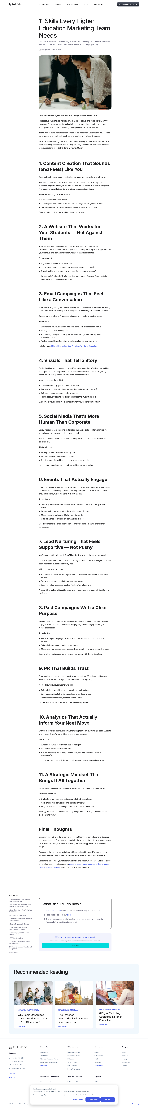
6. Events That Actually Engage (19, 924)
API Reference (99, 1082)
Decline (107, 1099)
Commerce (44, 1052)
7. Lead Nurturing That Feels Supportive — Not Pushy (18, 928)
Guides (96, 1059)
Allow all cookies (93, 1099)
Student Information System (49, 1059)
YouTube (12, 1077)
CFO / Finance (72, 1066)
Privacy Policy (23, 1104)
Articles (96, 1052)
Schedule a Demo (53, 910)
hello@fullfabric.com (18, 1068)
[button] (43, 4)
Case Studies (98, 1055)
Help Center (98, 1066)
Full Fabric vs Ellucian (74, 1082)
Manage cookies (78, 1099)
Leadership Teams (73, 1055)
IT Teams (70, 1059)
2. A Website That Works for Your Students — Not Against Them (20, 905)
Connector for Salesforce (48, 1082)
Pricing (86, 4)
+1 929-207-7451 (17, 1064)
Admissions (44, 1055)
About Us (125, 1055)
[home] (16, 4)
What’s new (12, 1104)
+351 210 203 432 (17, 1061)
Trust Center (126, 1062)
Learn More (75, 946)
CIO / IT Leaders (72, 1062)
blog (69, 915)
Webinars (97, 1062)
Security (124, 1059)
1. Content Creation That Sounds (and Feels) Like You (19, 900)
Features (43, 1066)
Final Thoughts (13, 952)
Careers (124, 1066)
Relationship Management (49, 1062)
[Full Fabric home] (18, 1047)
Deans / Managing (73, 1069)
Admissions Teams (73, 1052)
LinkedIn (12, 1073)
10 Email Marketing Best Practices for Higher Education (74, 346)
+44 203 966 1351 (17, 1058)
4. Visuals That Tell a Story (17, 915)
